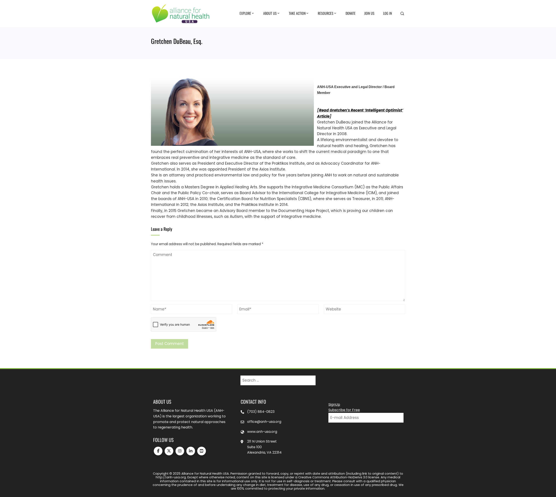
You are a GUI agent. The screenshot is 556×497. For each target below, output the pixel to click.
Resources (325, 13)
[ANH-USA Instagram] (179, 451)
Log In (387, 13)
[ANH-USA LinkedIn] (190, 451)
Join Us (369, 13)
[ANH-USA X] (169, 451)
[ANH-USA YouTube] (201, 451)
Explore (245, 13)
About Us (270, 13)
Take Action (297, 13)
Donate (351, 13)
